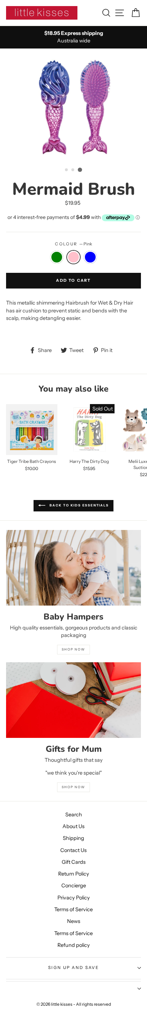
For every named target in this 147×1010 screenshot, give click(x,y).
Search (73, 814)
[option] (73, 37)
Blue (90, 257)
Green (56, 257)
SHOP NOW (73, 649)
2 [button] (73, 170)
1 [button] (67, 170)
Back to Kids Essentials (78, 505)
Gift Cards (74, 862)
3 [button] (80, 170)
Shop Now (73, 787)
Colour (73, 243)
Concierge (73, 885)
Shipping (73, 838)
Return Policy (73, 874)
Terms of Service (73, 909)
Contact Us (73, 850)
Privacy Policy (73, 897)
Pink (73, 257)
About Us (73, 826)
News (73, 921)
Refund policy (73, 945)
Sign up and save (73, 967)
